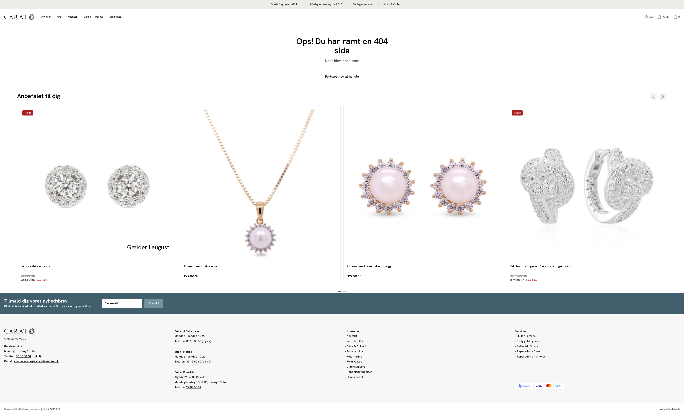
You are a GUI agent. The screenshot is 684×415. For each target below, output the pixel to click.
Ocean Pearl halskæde (200, 266)
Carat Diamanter (32, 409)
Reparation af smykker (532, 356)
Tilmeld (154, 303)
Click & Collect (356, 346)
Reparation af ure (528, 351)
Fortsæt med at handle (342, 76)
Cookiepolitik (355, 377)
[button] (46, 17)
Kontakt (352, 336)
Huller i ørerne (526, 336)
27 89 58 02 (193, 387)
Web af (670, 409)
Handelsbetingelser (359, 372)
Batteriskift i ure (527, 346)
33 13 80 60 (23, 356)
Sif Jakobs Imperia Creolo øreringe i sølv (540, 266)
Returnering (354, 356)
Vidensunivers (356, 367)
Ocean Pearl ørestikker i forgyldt (371, 266)
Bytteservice (355, 351)
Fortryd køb (354, 361)
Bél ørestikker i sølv (35, 266)
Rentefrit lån (355, 341)
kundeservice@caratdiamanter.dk (36, 361)
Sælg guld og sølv (528, 341)
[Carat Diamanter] (19, 17)
